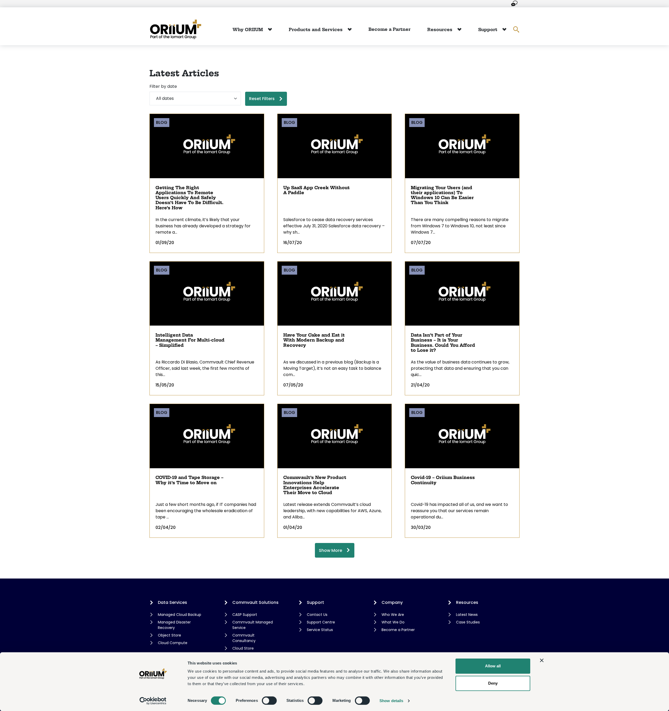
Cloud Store (243, 648)
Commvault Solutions (255, 602)
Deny (493, 683)
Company (392, 602)
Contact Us (317, 614)
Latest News (467, 614)
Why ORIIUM (248, 29)
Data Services (172, 602)
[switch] (269, 700)
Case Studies (468, 622)
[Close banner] (542, 660)
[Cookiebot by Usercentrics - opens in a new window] (153, 701)
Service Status (320, 629)
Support (488, 29)
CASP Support (244, 614)
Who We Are (393, 614)
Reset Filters (262, 99)
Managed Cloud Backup (179, 614)
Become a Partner (389, 29)
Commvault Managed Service (252, 625)
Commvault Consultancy (244, 638)
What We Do (393, 622)
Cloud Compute (172, 642)
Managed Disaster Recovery (174, 625)
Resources (440, 29)
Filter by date (163, 86)
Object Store (169, 635)
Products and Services (316, 29)
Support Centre (321, 622)
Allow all (493, 666)
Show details (391, 700)
